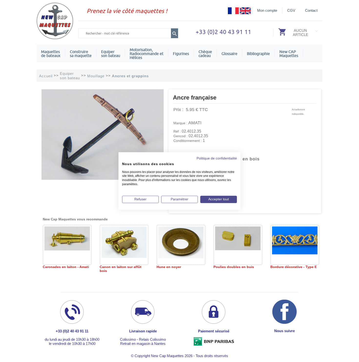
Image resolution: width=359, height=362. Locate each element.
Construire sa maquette (81, 53)
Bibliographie (258, 53)
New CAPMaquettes (288, 53)
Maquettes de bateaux (50, 53)
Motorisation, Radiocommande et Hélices (146, 53)
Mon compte (267, 10)
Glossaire (229, 53)
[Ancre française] (103, 178)
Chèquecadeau (205, 53)
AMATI (194, 122)
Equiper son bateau (110, 53)
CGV (291, 10)
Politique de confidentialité (217, 158)
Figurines (181, 53)
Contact (311, 10)
